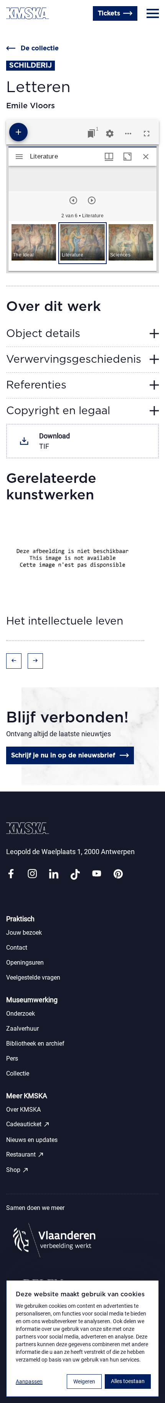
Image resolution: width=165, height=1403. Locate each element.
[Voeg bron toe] (18, 132)
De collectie (40, 48)
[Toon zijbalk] (19, 156)
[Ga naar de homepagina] (27, 13)
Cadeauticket (28, 1124)
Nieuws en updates (32, 1140)
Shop (17, 1170)
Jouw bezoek (24, 932)
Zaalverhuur (22, 1028)
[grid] (82, 246)
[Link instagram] (32, 874)
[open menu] (153, 13)
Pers (12, 1058)
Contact (18, 32)
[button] (34, 243)
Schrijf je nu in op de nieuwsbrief (63, 755)
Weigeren (84, 1381)
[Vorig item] (73, 200)
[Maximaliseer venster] (127, 156)
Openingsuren (57, 32)
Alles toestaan (128, 1381)
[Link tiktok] (75, 874)
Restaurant (25, 1154)
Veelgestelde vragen (33, 977)
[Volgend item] (91, 200)
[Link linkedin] (53, 874)
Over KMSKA (23, 1109)
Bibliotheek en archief (35, 1043)
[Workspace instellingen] (110, 133)
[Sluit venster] (146, 156)
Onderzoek (20, 1013)
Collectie (17, 1073)
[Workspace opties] (128, 133)
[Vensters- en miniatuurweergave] (109, 156)
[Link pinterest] (118, 874)
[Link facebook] (10, 874)
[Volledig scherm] (146, 133)
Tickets (109, 13)
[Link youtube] (96, 874)
